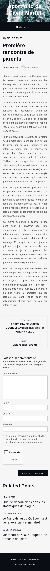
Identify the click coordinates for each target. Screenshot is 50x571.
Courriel (8, 413)
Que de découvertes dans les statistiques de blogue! (23, 504)
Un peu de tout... (13, 38)
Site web (7, 424)
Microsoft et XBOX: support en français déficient (24, 537)
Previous (25, 326)
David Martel (31, 67)
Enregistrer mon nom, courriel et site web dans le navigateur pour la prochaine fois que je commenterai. (25, 439)
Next (25, 343)
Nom (6, 402)
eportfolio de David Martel (25, 9)
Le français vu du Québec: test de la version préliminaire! (24, 520)
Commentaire (11, 373)
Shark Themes (29, 564)
